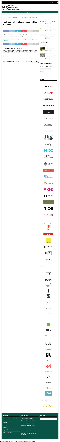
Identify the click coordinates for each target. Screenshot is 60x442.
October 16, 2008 (7, 27)
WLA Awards (33, 12)
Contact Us (5, 427)
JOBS (28, 12)
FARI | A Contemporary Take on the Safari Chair (50, 48)
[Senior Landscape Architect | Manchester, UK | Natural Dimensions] (42, 28)
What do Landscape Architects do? (27, 420)
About (7, 12)
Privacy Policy (5, 429)
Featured (13, 12)
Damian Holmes (15, 27)
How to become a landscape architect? (28, 425)
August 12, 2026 (48, 30)
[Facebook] (55, 2)
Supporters (40, 12)
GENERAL (9, 17)
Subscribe (42, 71)
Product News (43, 45)
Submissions (5, 425)
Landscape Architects (21, 12)
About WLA (5, 422)
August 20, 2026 (48, 50)
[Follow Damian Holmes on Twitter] (5, 56)
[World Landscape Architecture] (11, 10)
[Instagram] (51, 2)
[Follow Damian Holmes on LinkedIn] (7, 56)
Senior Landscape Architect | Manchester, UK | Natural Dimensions (50, 28)
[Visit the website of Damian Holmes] (3, 56)
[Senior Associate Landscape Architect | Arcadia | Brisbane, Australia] (42, 35)
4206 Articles (19, 48)
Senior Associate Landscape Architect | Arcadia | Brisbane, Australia (50, 35)
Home (3, 12)
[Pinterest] (57, 2)
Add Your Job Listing (44, 42)
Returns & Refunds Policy (7, 432)
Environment (21, 27)
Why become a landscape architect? (27, 423)
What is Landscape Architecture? (27, 418)
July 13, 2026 (48, 58)
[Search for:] (51, 14)
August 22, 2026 (48, 23)
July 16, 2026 (48, 38)
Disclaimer (5, 430)
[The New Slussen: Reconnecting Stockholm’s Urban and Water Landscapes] (42, 55)
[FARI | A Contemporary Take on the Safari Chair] (42, 49)
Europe (25, 27)
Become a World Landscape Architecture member (10, 419)
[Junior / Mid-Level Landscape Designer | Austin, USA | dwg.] (42, 21)
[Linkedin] (53, 2)
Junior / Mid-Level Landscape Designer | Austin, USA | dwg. (50, 21)
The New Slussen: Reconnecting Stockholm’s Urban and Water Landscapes (51, 55)
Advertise (4, 424)
